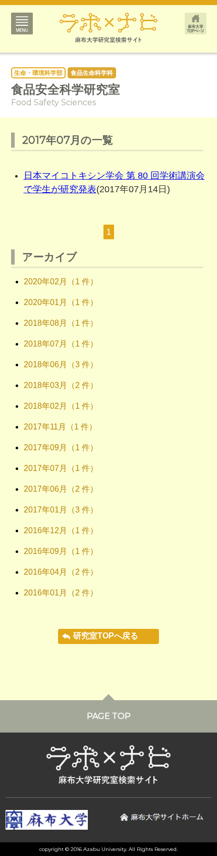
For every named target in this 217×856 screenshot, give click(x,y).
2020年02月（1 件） (61, 281)
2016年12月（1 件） (61, 530)
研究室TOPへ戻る (105, 635)
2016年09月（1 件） (61, 551)
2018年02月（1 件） (61, 406)
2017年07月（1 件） (61, 468)
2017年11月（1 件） (60, 426)
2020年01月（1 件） (61, 302)
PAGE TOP (109, 716)
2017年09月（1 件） (61, 447)
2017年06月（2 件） (61, 489)
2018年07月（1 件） (61, 343)
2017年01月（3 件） (61, 509)
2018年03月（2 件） (61, 385)
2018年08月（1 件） (61, 323)
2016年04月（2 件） (61, 572)
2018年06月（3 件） (61, 364)
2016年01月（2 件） (61, 592)
